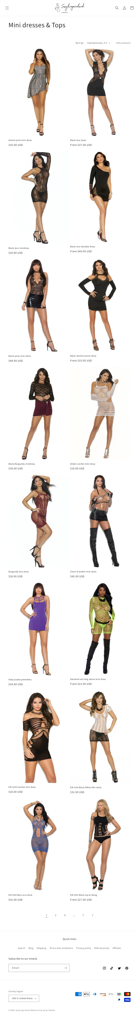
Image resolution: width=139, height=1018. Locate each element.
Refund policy (101, 948)
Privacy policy (83, 948)
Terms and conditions (61, 948)
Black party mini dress (19, 356)
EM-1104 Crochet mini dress (22, 787)
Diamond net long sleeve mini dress (88, 679)
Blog (30, 948)
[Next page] (92, 915)
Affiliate (117, 948)
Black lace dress (78, 140)
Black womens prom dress (83, 356)
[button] (7, 8)
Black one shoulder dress (82, 246)
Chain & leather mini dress (83, 571)
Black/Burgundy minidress (21, 464)
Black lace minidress (18, 248)
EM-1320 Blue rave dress (20, 895)
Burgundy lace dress (18, 571)
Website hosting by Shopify (43, 1010)
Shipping (41, 948)
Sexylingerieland (22, 1010)
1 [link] (46, 915)
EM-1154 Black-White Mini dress (85, 787)
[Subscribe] (65, 968)
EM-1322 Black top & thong (83, 895)
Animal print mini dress (20, 140)
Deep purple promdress (20, 679)
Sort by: (80, 42)
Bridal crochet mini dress (82, 464)
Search (21, 948)
